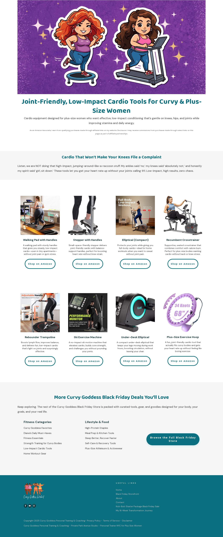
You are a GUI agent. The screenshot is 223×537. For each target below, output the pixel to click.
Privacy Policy (94, 520)
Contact (120, 502)
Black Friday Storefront (127, 494)
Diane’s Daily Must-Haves (37, 433)
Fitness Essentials (33, 438)
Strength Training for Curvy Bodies (43, 443)
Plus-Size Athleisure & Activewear (103, 448)
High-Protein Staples (96, 428)
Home (119, 489)
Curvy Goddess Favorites (38, 428)
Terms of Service (111, 520)
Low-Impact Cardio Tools (38, 448)
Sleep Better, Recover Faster (101, 438)
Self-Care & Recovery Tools (100, 443)
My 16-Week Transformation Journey (134, 510)
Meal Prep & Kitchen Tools (99, 433)
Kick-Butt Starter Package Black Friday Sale (137, 506)
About (119, 498)
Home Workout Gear (35, 453)
